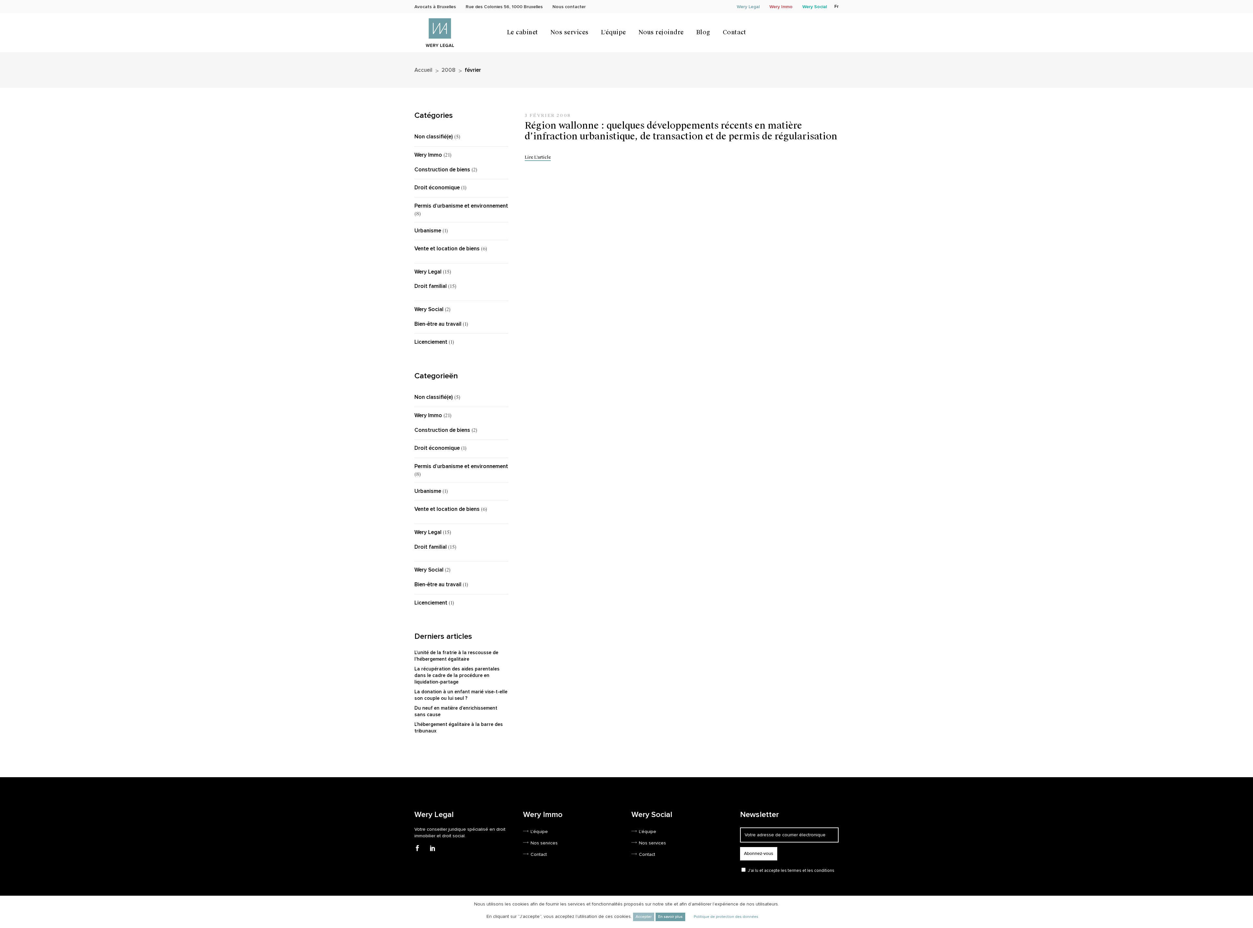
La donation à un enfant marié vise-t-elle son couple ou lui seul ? (460, 695)
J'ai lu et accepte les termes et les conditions (791, 871)
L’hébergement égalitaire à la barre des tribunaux (458, 727)
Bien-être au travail (437, 324)
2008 (448, 70)
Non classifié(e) (433, 137)
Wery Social (428, 309)
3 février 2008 (548, 115)
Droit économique (437, 188)
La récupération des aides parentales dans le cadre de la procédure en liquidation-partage (457, 675)
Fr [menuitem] (836, 6)
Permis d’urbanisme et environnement (461, 206)
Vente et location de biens (447, 249)
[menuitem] (836, 6)
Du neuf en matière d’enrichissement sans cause (455, 711)
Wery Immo (428, 155)
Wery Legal (427, 272)
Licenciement (430, 342)
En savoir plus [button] (670, 917)
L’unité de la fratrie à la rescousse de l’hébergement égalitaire (456, 656)
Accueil (423, 70)
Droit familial (430, 286)
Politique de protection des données (726, 917)
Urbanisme (427, 231)
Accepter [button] (644, 917)
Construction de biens (442, 170)
